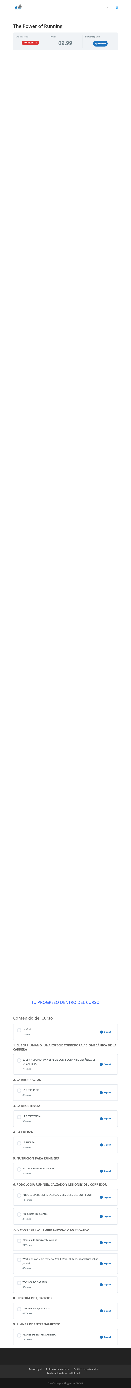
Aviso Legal (35, 1369)
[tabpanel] (65, 521)
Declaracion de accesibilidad (63, 1373)
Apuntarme (100, 43)
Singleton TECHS (73, 1383)
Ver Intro (65, 140)
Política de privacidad (86, 1369)
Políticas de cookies (57, 1369)
